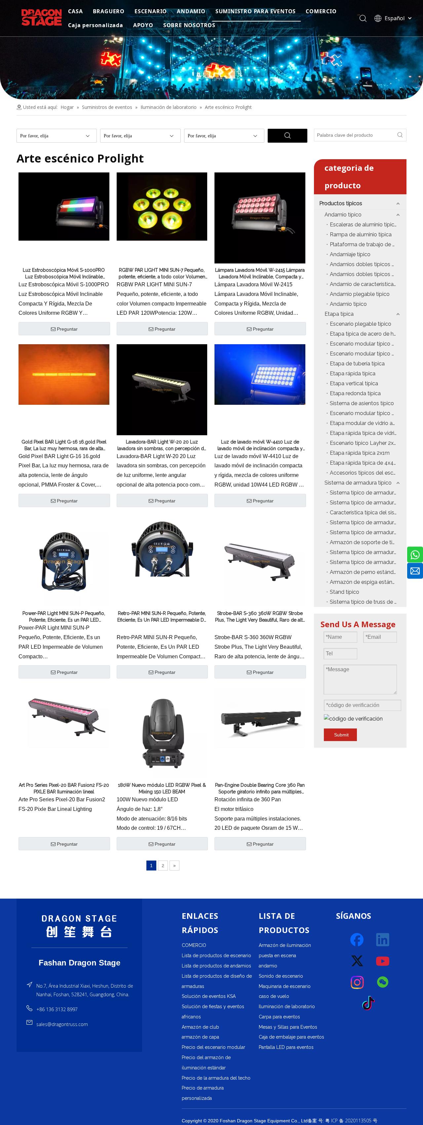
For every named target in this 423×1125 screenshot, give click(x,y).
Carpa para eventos (279, 1016)
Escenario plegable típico (360, 324)
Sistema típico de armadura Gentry (368, 532)
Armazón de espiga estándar (365, 582)
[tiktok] (370, 1003)
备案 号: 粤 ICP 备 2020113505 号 (342, 1120)
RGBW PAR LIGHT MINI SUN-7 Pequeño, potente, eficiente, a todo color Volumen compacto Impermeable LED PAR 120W (162, 273)
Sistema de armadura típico (358, 483)
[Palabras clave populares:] (400, 135)
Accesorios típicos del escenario (368, 473)
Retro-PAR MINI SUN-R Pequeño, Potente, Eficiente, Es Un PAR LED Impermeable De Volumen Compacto (162, 617)
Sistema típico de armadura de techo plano (368, 522)
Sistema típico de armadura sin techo (368, 552)
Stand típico (344, 592)
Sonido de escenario (281, 976)
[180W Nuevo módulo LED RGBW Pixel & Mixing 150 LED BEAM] (162, 732)
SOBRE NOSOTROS (189, 25)
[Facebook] (357, 940)
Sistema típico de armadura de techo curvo (368, 502)
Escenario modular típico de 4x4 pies (368, 344)
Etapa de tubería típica (357, 363)
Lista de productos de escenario (216, 955)
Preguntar (67, 329)
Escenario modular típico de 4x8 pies (368, 354)
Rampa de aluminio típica (361, 234)
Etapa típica (339, 314)
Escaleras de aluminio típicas (365, 224)
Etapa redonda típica (355, 393)
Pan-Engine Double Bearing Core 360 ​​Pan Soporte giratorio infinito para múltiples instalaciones (260, 788)
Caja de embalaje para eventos (291, 1037)
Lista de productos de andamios (216, 965)
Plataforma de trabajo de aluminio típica (368, 244)
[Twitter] (357, 961)
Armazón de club (200, 1027)
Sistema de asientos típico (362, 403)
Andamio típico (343, 214)
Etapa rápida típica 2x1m (360, 453)
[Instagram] (357, 982)
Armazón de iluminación (285, 945)
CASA (75, 11)
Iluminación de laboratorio (287, 1006)
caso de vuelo (274, 996)
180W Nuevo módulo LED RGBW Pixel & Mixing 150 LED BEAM (162, 788)
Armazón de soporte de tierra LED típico (368, 542)
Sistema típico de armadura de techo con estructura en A (368, 493)
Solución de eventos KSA (209, 996)
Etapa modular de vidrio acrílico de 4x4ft (368, 423)
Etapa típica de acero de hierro (367, 334)
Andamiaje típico (350, 254)
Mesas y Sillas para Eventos (288, 1027)
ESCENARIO (151, 11)
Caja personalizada (95, 25)
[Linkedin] (383, 940)
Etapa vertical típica (354, 383)
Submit (341, 734)
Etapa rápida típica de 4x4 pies (367, 463)
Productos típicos (340, 203)
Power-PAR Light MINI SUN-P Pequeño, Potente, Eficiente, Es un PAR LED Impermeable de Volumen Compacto (63, 617)
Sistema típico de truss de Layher (368, 602)
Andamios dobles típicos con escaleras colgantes (368, 264)
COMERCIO (321, 11)
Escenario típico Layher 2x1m (365, 443)
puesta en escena (277, 955)
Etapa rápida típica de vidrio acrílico (368, 433)
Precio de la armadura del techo (216, 1078)
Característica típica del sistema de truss (368, 512)
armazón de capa (200, 1037)
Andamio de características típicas (368, 284)
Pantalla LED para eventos (286, 1047)
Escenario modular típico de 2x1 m (368, 413)
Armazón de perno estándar (364, 572)
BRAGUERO (109, 11)
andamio (268, 965)
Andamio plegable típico (360, 294)
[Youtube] (383, 961)
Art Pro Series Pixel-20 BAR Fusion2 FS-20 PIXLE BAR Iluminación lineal (64, 788)
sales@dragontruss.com (62, 1024)
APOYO (143, 25)
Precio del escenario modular (213, 1047)
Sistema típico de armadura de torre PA (368, 562)
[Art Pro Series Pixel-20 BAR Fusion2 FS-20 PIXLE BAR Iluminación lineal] (64, 717)
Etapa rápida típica (352, 373)
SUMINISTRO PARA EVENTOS (255, 11)
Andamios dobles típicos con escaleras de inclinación (368, 274)
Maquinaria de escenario (285, 986)
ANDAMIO (191, 11)
